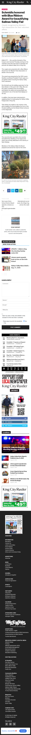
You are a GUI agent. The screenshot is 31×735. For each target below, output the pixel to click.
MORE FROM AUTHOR (9, 244)
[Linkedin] (17, 190)
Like (25, 418)
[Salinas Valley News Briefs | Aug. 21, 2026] (6, 268)
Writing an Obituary (10, 596)
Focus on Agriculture (10, 580)
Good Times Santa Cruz (11, 664)
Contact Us (8, 543)
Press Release (9, 546)
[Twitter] (13, 190)
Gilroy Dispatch (9, 675)
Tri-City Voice (8, 690)
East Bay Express (9, 662)
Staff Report (5, 32)
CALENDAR (8, 602)
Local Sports (8, 586)
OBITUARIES (8, 591)
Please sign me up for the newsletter (12, 321)
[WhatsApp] (20, 190)
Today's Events (9, 605)
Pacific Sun (8, 669)
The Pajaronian (9, 689)
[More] (25, 190)
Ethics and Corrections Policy (13, 552)
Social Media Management (12, 647)
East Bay (7, 701)
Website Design (9, 642)
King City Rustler (9, 680)
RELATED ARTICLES (8, 242)
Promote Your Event (10, 609)
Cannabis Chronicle (10, 700)
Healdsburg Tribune (10, 676)
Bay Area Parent (9, 696)
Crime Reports (9, 567)
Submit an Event (9, 607)
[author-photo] (15, 221)
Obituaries (8, 592)
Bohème (7, 698)
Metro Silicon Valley (10, 665)
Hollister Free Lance (10, 678)
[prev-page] (3, 274)
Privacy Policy (9, 548)
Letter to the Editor (10, 545)
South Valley (8, 703)
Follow (24, 422)
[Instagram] (10, 724)
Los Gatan (8, 682)
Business (7, 565)
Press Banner (8, 685)
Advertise (7, 558)
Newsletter (8, 541)
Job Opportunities (10, 709)
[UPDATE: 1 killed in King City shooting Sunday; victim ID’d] (6, 251)
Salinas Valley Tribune (11, 687)
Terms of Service (9, 550)
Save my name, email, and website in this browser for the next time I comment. (13, 316)
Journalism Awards (10, 711)
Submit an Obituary (10, 598)
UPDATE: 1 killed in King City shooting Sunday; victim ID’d (19, 251)
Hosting (7, 644)
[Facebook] (9, 190)
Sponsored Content (10, 649)
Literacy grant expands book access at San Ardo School (19, 259)
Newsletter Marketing (11, 652)
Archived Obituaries (10, 594)
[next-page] (5, 274)
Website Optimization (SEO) (12, 645)
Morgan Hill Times (10, 683)
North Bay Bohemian (10, 667)
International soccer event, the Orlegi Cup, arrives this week (23, 203)
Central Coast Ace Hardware (12, 614)
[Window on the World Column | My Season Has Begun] (5, 480)
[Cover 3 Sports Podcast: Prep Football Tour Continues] (5, 473)
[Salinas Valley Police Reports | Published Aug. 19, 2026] (5, 458)
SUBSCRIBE (8, 535)
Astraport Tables (9, 616)
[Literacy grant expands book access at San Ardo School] (6, 259)
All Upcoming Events (10, 603)
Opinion (7, 569)
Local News (4, 9)
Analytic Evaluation (10, 650)
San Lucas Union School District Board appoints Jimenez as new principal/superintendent (8, 205)
